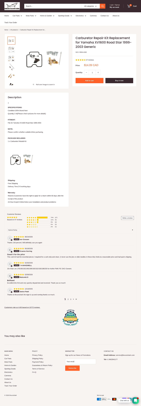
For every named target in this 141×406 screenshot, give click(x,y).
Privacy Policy (37, 355)
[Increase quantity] (98, 72)
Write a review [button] (127, 218)
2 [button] (68, 299)
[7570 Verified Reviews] (70, 326)
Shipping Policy (37, 358)
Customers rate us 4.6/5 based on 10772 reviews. (22, 307)
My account (114, 7)
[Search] (102, 6)
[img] (19, 237)
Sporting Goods (63, 16)
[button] (81, 60)
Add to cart (89, 80)
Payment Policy (38, 362)
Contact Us (105, 16)
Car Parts (16, 16)
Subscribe (72, 368)
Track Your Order (10, 22)
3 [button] (70, 299)
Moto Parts (30, 16)
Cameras (93, 16)
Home (6, 16)
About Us (116, 16)
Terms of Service (38, 369)
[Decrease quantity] (86, 72)
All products (14, 30)
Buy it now (119, 80)
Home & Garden (46, 16)
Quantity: (79, 72)
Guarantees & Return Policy (42, 365)
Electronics (80, 16)
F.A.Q (34, 372)
